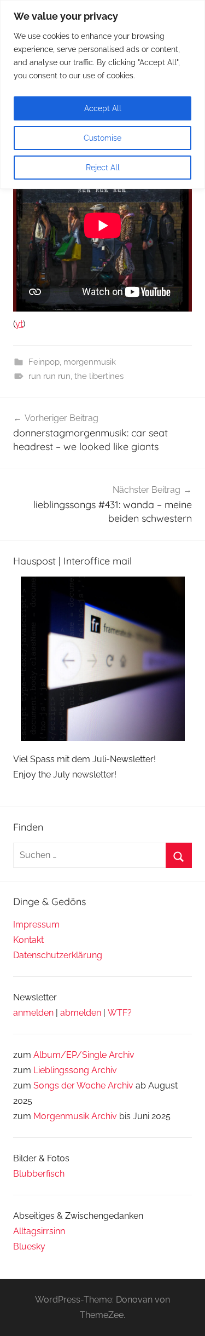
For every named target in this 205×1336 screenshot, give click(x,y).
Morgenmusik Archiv (75, 1116)
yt (19, 324)
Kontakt (28, 940)
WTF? (120, 1012)
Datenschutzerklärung (57, 955)
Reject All (103, 167)
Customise (102, 138)
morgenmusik (89, 362)
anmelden (33, 1012)
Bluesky (29, 1246)
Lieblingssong (61, 1070)
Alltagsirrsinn (39, 1231)
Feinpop (44, 362)
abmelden (80, 1012)
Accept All (102, 108)
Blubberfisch (39, 1173)
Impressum (36, 924)
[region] (102, 94)
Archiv (104, 1070)
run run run (49, 376)
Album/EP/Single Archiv (83, 1055)
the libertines (99, 376)
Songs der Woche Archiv (83, 1085)
